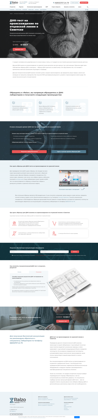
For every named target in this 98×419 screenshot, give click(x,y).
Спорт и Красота (56, 6)
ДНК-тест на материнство (43, 398)
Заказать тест (19, 49)
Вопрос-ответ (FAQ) (67, 406)
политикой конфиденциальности (41, 255)
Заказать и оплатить (69, 6)
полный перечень (63, 197)
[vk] (87, 9)
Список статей (18, 9)
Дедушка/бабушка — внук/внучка (70, 399)
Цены (79, 6)
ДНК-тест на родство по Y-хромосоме (45, 399)
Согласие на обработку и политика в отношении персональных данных (31, 417)
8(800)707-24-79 (70, 201)
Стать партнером (43, 9)
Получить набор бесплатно (29, 151)
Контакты (37, 9)
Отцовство (12, 6)
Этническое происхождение (34, 6)
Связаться (75, 251)
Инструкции (25, 9)
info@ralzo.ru (13, 411)
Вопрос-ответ (31, 9)
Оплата (19, 272)
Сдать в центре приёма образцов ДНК (68, 151)
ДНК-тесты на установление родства (71, 398)
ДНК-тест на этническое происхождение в (46, 403)
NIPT (47, 6)
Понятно (77, 417)
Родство (21, 6)
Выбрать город (22, 3)
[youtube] (86, 9)
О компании (12, 9)
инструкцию (19, 179)
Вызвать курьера (75, 2)
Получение (38, 272)
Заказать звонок (84, 2)
